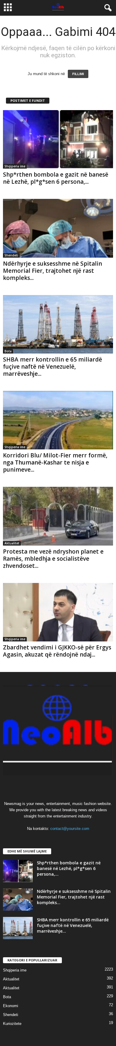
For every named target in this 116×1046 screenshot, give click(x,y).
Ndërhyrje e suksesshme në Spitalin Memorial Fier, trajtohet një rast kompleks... (52, 271)
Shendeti (11, 255)
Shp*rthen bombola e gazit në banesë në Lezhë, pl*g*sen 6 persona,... (55, 178)
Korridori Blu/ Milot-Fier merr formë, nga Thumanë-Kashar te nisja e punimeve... (55, 462)
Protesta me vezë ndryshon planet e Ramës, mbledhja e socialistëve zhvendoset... (53, 559)
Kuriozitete (12, 1023)
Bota (8, 351)
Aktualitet (11, 543)
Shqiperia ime (14, 166)
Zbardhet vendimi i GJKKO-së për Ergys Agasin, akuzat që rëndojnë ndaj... (57, 651)
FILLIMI (78, 74)
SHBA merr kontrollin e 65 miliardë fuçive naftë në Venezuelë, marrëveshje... (52, 367)
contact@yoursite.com (69, 828)
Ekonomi (10, 1006)
